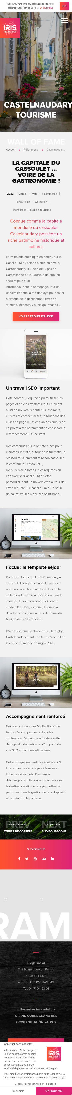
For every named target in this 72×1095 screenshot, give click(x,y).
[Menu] (64, 20)
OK (64, 6)
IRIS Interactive (10, 28)
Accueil (10, 149)
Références (31, 149)
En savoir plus (46, 8)
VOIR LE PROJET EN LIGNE (36, 316)
